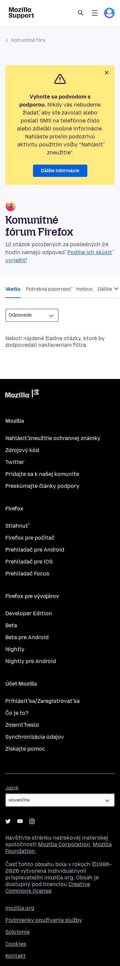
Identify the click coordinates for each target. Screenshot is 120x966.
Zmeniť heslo (22, 725)
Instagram (32, 821)
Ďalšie (105, 289)
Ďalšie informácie (60, 171)
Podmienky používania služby (43, 920)
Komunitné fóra (28, 40)
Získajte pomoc (25, 749)
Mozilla (22, 395)
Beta (11, 625)
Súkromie (17, 932)
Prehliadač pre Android (34, 550)
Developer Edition (28, 613)
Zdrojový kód (22, 450)
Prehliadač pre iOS (29, 561)
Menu (94, 13)
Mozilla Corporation (64, 844)
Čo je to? (16, 713)
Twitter (14, 462)
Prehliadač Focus (27, 573)
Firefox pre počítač (29, 538)
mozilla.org (19, 908)
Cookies (15, 944)
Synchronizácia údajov (34, 737)
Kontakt (15, 956)
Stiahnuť (16, 526)
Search (80, 13)
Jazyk (12, 788)
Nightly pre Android (30, 661)
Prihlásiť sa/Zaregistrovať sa (42, 701)
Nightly (14, 649)
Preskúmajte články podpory (42, 486)
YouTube (20, 821)
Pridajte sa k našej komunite (42, 474)
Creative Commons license (47, 887)
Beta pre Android (27, 637)
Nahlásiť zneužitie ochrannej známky (52, 438)
